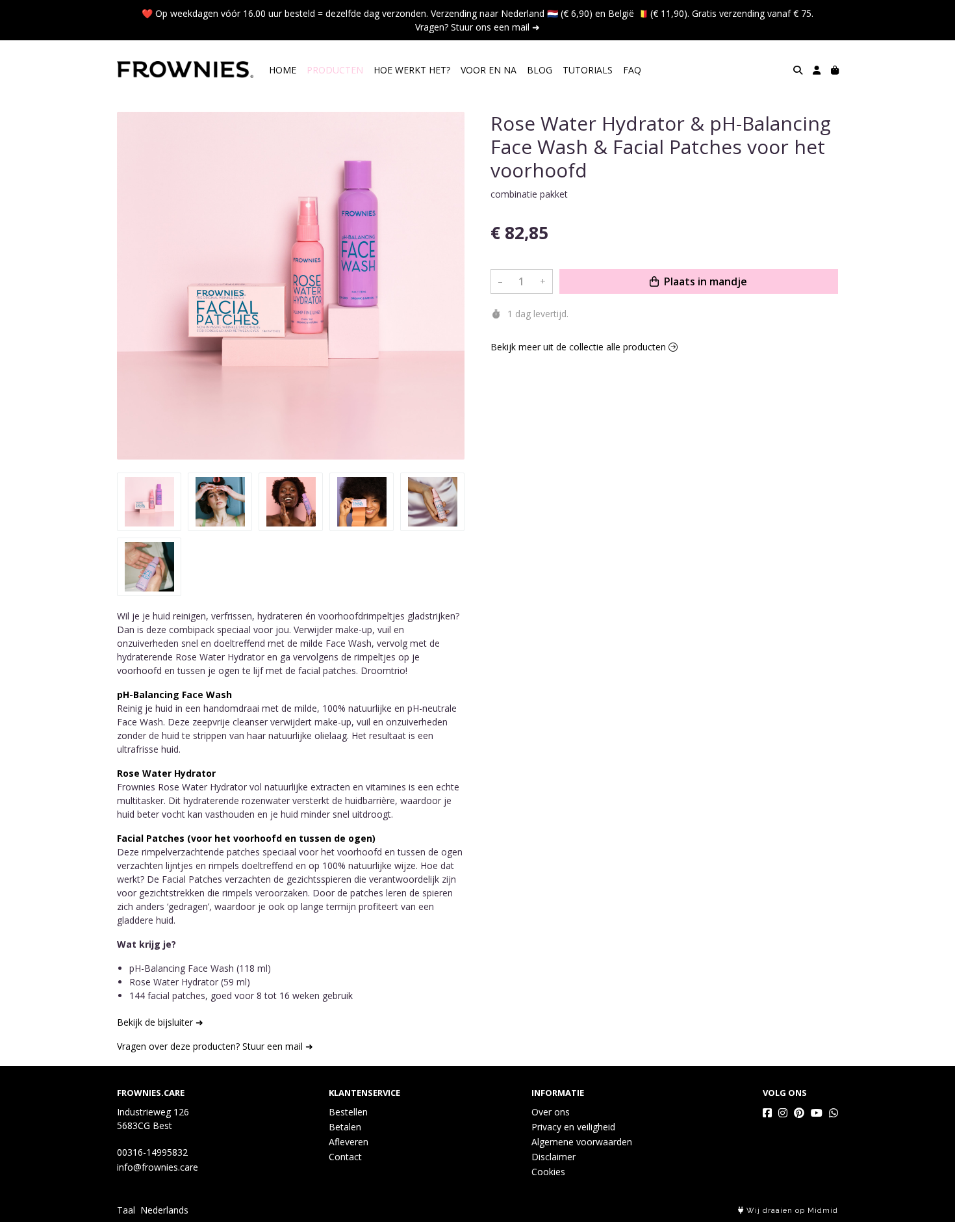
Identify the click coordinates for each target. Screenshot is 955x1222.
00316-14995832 (152, 1152)
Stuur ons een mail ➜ (495, 27)
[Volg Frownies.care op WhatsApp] (833, 1113)
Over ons (550, 1112)
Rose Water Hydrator (166, 773)
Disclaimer (553, 1156)
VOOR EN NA (488, 70)
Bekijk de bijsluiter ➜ (160, 1022)
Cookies (548, 1171)
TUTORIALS (588, 70)
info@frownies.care (157, 1167)
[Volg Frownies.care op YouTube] (816, 1113)
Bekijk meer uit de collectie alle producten (579, 347)
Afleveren (348, 1142)
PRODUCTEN (335, 70)
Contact (345, 1156)
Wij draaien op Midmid (791, 1210)
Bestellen (348, 1112)
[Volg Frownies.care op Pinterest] (799, 1113)
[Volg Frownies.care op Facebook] (767, 1113)
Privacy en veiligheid (573, 1127)
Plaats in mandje (704, 281)
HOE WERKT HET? (412, 70)
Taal (126, 1210)
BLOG (539, 70)
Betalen (345, 1127)
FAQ (632, 70)
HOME (282, 70)
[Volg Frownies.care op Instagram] (782, 1113)
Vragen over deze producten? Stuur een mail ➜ (215, 1046)
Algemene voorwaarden (581, 1142)
